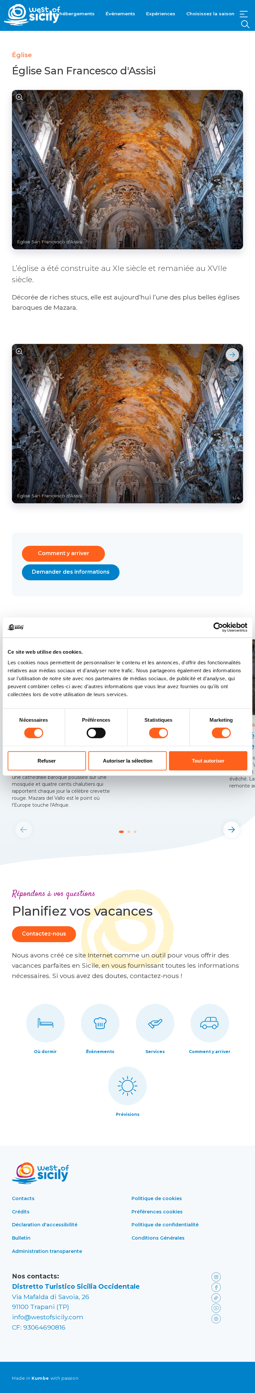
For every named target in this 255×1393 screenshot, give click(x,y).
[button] (243, 14)
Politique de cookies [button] (156, 1198)
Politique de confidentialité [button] (165, 1225)
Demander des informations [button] (71, 572)
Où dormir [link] (45, 1051)
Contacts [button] (23, 1198)
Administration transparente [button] (47, 1251)
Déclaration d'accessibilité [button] (44, 1225)
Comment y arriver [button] (63, 553)
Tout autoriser (208, 760)
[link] (225, 1276)
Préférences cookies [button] (157, 1212)
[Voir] (19, 97)
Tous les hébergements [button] (66, 13)
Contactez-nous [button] (44, 934)
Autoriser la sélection (127, 760)
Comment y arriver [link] (209, 1051)
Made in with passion (45, 1378)
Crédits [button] (21, 1212)
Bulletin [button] (21, 1238)
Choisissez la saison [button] (210, 13)
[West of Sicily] (32, 15)
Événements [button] (120, 13)
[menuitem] (66, 13)
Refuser (47, 760)
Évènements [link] (100, 1051)
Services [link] (155, 1051)
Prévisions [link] (127, 1114)
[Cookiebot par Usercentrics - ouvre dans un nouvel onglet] (218, 627)
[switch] (96, 733)
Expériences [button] (160, 13)
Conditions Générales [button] (158, 1238)
